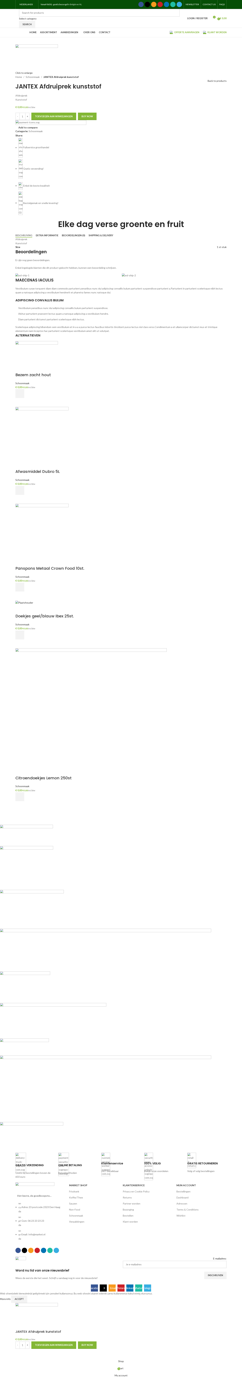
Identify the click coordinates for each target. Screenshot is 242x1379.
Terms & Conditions (187, 1209)
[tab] (23, 235)
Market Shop (78, 1185)
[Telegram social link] (179, 4)
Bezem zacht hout (33, 375)
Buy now (87, 116)
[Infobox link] (35, 1166)
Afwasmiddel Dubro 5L (37, 471)
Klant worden (130, 1221)
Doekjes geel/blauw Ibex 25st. (44, 616)
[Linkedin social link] (166, 4)
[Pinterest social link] (160, 4)
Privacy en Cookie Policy (136, 1191)
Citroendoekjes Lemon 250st (43, 778)
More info (5, 1298)
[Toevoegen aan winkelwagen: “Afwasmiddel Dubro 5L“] (19, 490)
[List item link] (40, 1222)
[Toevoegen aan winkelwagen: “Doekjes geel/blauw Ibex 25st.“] (19, 635)
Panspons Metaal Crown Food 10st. (49, 568)
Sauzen (73, 1203)
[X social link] (147, 4)
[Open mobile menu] (86, 4)
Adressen (181, 1203)
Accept (19, 1299)
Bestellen (128, 1215)
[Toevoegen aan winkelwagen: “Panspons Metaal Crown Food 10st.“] (19, 587)
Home (18, 76)
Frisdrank (74, 1191)
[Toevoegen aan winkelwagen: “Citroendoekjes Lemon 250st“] (19, 796)
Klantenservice (134, 1185)
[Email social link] (153, 4)
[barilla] (105, 986)
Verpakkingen (76, 1221)
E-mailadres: (220, 1258)
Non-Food (74, 1209)
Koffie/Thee (76, 1197)
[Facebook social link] (141, 4)
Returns (127, 1197)
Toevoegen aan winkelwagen (54, 116)
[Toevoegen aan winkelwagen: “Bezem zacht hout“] (19, 393)
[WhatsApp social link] (173, 4)
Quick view (19, 402)
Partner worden (131, 1203)
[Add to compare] (19, 367)
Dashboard (182, 1197)
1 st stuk (222, 246)
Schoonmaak (33, 76)
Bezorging (128, 1209)
